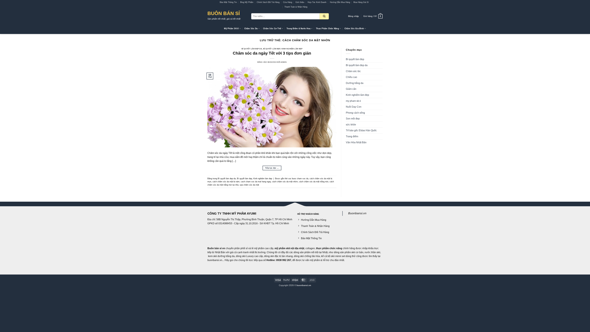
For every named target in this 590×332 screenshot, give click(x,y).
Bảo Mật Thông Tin (228, 2)
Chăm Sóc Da (251, 28)
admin (284, 62)
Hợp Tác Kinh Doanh (317, 2)
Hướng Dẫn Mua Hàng (340, 2)
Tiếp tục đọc (272, 168)
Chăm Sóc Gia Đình (354, 28)
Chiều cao (351, 77)
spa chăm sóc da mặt (249, 185)
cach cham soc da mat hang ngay (256, 181)
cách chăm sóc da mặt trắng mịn (313, 181)
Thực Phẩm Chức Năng (327, 28)
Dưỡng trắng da (354, 83)
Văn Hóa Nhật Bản (356, 142)
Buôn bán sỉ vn (216, 248)
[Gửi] (324, 16)
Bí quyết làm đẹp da (252, 49)
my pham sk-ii (353, 101)
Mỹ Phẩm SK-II (231, 28)
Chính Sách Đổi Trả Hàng (268, 2)
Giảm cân (351, 89)
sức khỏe (351, 124)
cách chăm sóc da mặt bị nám (226, 181)
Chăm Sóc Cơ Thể (272, 28)
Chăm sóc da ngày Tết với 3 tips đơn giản (272, 53)
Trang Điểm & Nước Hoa (298, 28)
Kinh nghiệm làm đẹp (292, 49)
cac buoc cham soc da (298, 178)
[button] (353, 16)
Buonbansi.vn (357, 213)
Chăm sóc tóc (353, 71)
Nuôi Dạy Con (353, 106)
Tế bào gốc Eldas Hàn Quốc (361, 130)
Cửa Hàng (287, 2)
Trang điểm (352, 136)
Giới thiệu (299, 2)
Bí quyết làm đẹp (271, 49)
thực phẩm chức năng (329, 248)
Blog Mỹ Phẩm (246, 2)
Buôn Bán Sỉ (223, 13)
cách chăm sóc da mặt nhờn (285, 181)
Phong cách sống (355, 112)
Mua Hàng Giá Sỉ (361, 2)
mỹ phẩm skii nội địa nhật (289, 248)
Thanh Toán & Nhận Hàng (295, 7)
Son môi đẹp (353, 118)
